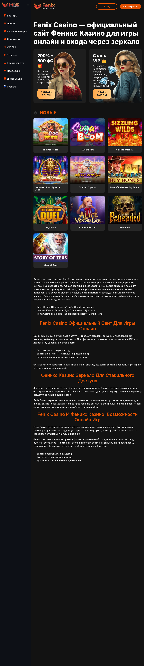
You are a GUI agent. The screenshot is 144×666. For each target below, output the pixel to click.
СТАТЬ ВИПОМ (102, 94)
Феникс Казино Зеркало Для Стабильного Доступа (66, 310)
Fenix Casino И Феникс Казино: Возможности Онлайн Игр (69, 313)
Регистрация (130, 6)
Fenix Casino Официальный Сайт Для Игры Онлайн (65, 307)
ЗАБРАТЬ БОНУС (46, 94)
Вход (107, 6)
